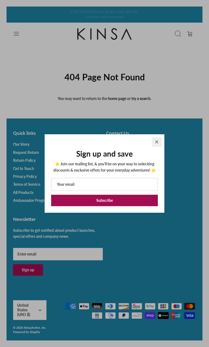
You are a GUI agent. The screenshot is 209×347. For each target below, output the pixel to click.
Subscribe (104, 200)
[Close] (157, 142)
